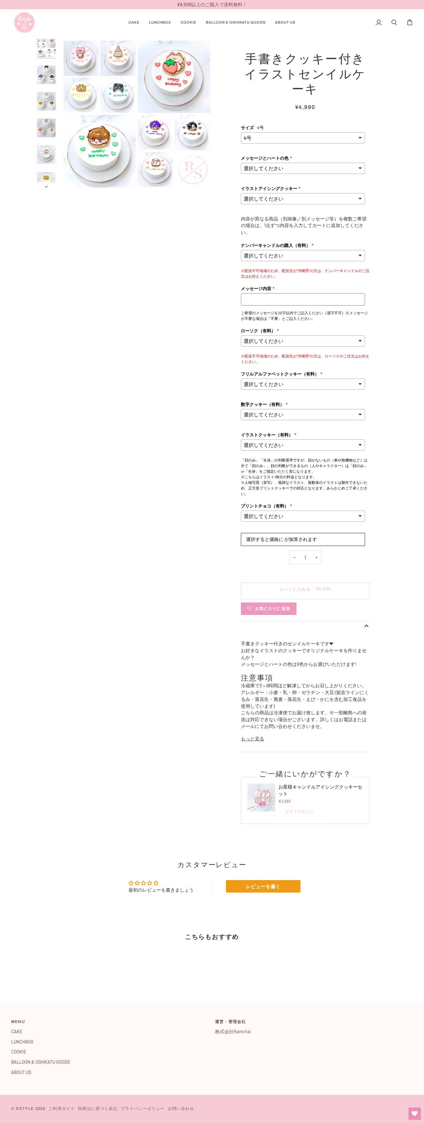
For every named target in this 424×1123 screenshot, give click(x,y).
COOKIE (18, 1051)
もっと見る (252, 738)
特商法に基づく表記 (98, 1109)
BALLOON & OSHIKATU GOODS (40, 1062)
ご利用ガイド (61, 1109)
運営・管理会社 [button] (230, 1022)
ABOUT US (21, 1072)
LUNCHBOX (22, 1041)
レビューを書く (263, 886)
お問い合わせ (181, 1109)
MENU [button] (18, 1022)
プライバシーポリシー (143, 1109)
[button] (134, 22)
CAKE (16, 1031)
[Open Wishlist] (414, 1113)
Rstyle (25, 1109)
